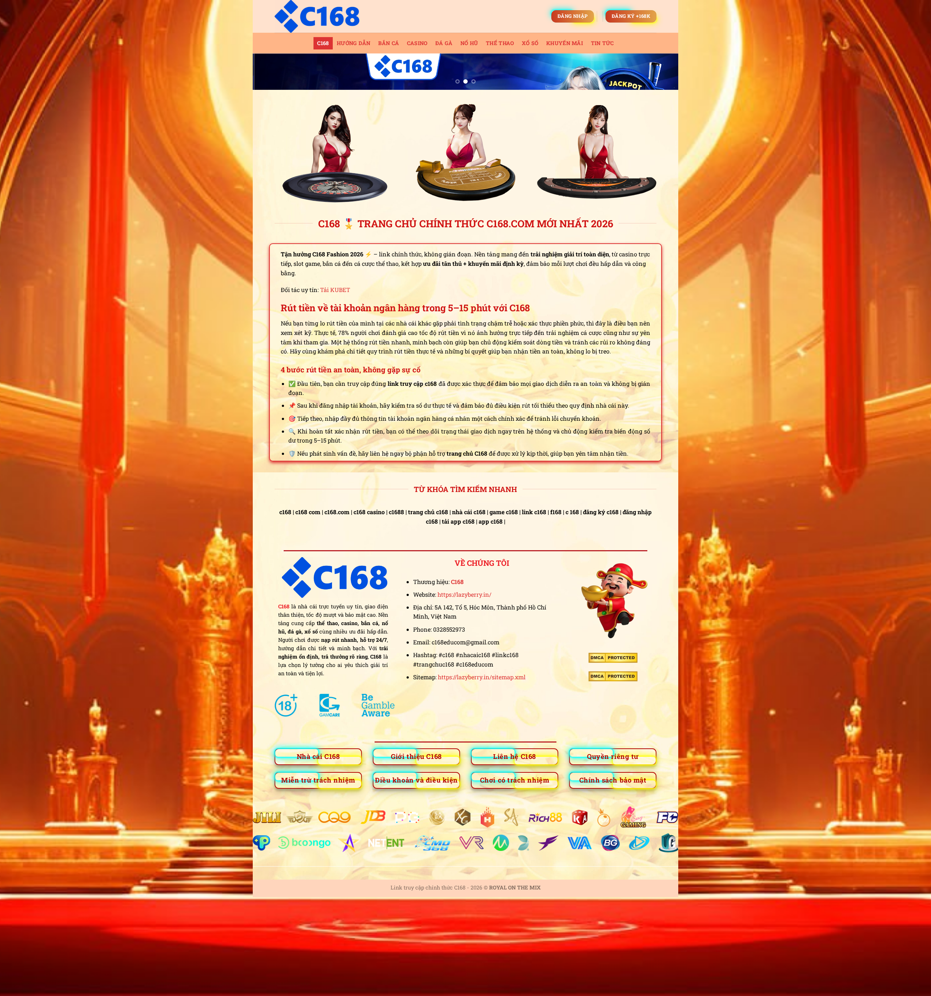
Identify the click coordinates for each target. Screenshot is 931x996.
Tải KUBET (335, 289)
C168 (323, 43)
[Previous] (270, 75)
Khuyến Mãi (564, 43)
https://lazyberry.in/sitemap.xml (482, 677)
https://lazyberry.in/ (464, 594)
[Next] (660, 75)
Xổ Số (530, 43)
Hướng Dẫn (354, 43)
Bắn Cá (388, 43)
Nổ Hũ (469, 43)
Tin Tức (602, 43)
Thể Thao (500, 43)
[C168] (332, 16)
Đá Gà (443, 43)
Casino (417, 43)
